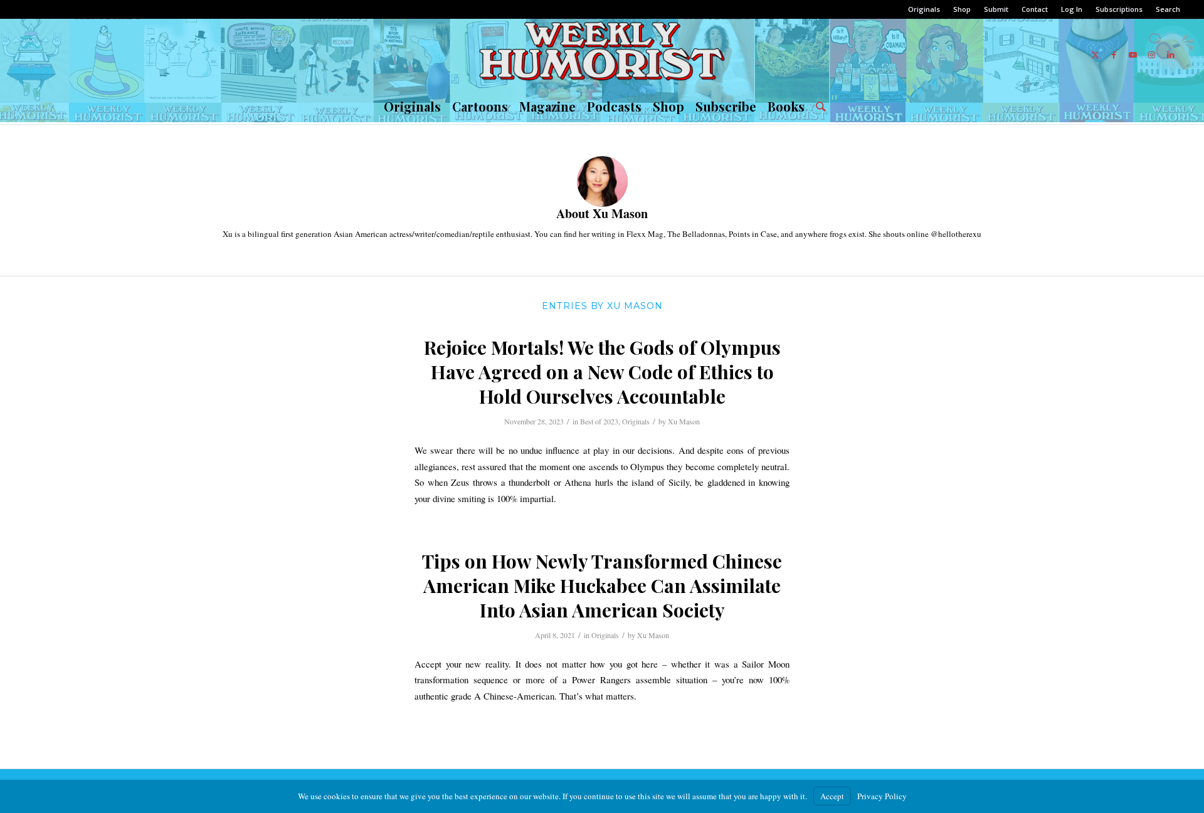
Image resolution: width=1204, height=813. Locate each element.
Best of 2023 (599, 421)
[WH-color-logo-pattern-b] (601, 54)
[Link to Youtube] (1133, 54)
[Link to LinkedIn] (1170, 54)
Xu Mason (684, 421)
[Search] (818, 106)
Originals (924, 9)
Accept (832, 796)
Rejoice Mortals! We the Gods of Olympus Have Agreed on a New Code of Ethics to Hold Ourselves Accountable (602, 372)
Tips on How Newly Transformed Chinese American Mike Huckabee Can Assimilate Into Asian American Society (602, 585)
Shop (962, 9)
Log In (1071, 9)
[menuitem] (924, 9)
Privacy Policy (882, 796)
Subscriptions (1119, 9)
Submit (996, 9)
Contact (1035, 9)
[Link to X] (1095, 54)
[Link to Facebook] (1114, 54)
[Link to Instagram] (1152, 54)
